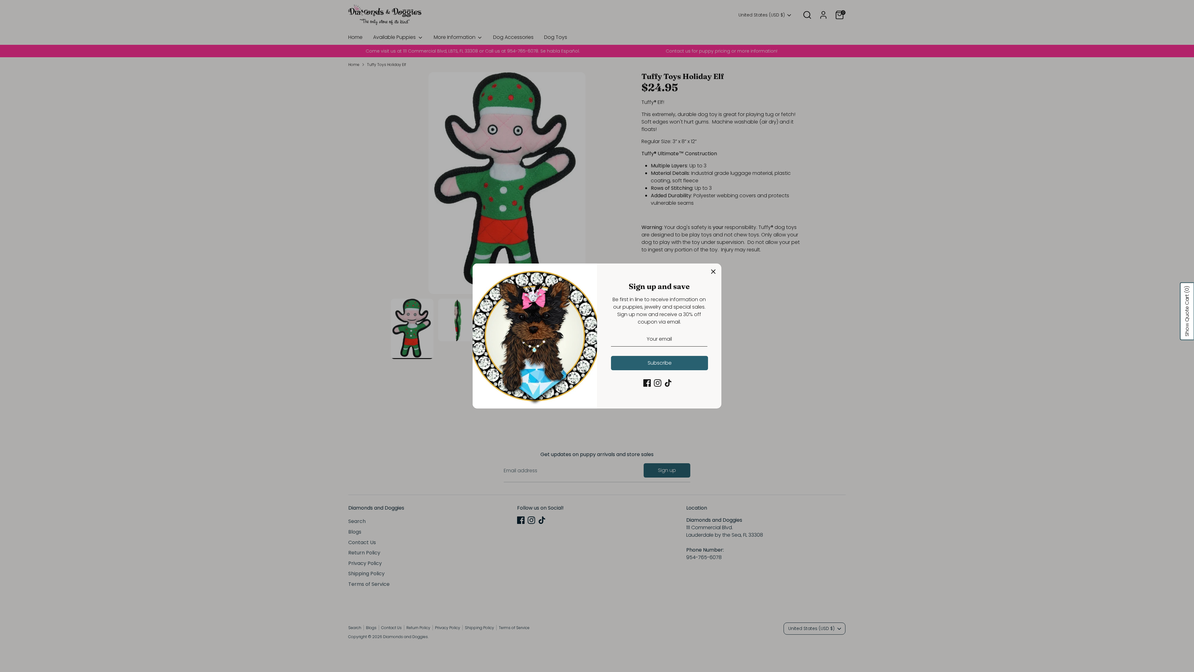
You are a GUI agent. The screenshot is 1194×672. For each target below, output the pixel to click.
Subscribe (660, 362)
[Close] (713, 271)
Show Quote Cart (1187, 311)
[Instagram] (657, 383)
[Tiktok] (668, 383)
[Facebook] (647, 383)
